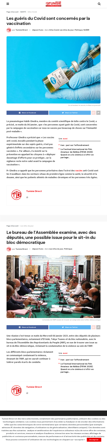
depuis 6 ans (37, 30)
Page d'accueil (12, 12)
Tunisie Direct (22, 30)
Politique (79, 30)
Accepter (94, 440)
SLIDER (86, 30)
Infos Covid (32, 12)
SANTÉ (23, 12)
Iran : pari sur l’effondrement (75, 145)
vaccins (78, 170)
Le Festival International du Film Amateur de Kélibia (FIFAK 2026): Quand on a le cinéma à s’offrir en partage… (77, 153)
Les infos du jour (67, 30)
